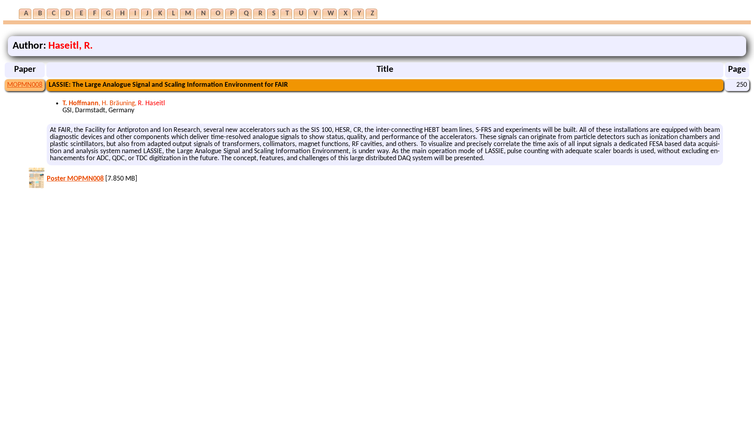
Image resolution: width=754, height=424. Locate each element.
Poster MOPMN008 (75, 179)
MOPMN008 (24, 85)
